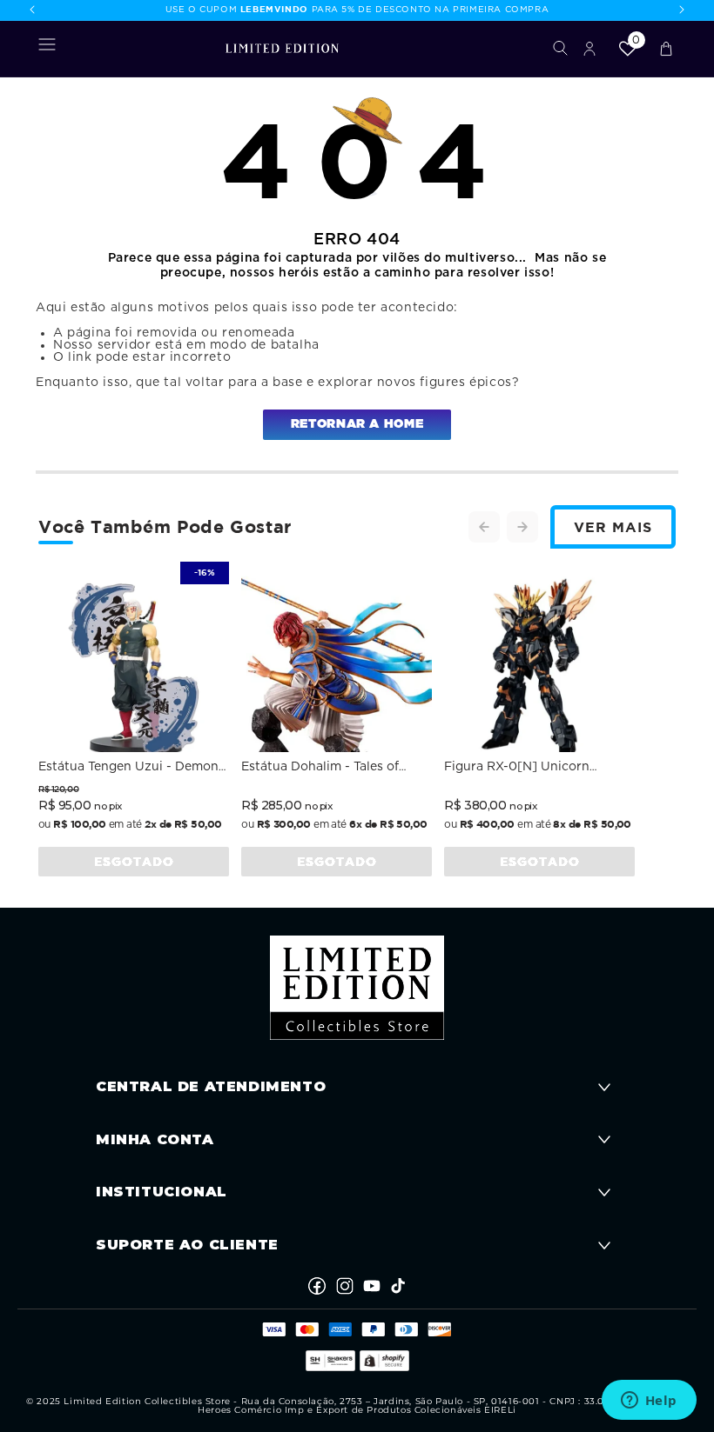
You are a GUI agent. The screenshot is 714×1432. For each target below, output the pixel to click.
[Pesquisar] (560, 48)
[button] (47, 48)
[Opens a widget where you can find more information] (649, 1401)
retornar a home (357, 424)
